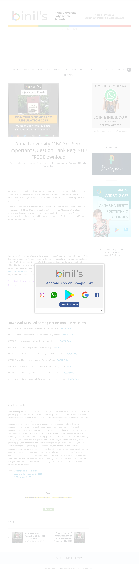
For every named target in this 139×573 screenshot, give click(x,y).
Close (100, 310)
